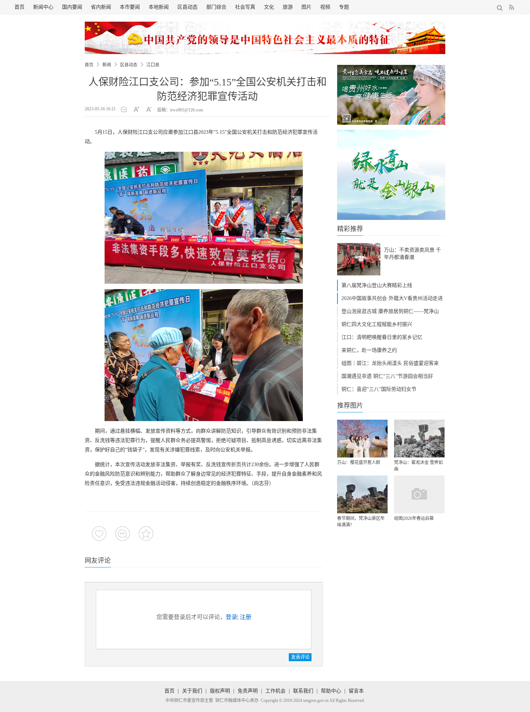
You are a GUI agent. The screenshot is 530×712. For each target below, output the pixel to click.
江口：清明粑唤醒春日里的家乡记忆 (381, 337)
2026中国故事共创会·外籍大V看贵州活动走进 (392, 298)
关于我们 (192, 691)
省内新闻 (101, 7)
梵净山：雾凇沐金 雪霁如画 (418, 466)
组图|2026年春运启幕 (414, 518)
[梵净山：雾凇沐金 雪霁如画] (419, 438)
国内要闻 (72, 7)
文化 (269, 7)
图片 (306, 7)
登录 (231, 617)
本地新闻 (159, 7)
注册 (245, 617)
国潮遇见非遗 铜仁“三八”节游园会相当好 (387, 376)
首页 (19, 7)
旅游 (288, 7)
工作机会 (275, 691)
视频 (325, 7)
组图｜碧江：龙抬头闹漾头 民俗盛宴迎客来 (390, 363)
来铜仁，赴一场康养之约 (369, 350)
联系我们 (303, 691)
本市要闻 (130, 7)
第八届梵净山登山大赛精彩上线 (376, 285)
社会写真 (245, 7)
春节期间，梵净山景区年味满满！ (361, 521)
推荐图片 (350, 405)
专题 (344, 7)
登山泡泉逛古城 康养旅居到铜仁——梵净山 (390, 311)
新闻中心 (43, 7)
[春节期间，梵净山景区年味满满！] (362, 494)
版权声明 (220, 691)
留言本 (356, 691)
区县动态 (187, 7)
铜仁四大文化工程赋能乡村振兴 (376, 324)
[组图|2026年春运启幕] (419, 494)
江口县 (152, 64)
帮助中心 (331, 691)
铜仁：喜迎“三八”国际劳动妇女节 (378, 389)
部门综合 (216, 7)
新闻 (106, 64)
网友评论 (98, 560)
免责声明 (248, 691)
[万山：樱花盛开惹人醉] (362, 438)
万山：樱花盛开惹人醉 (358, 462)
